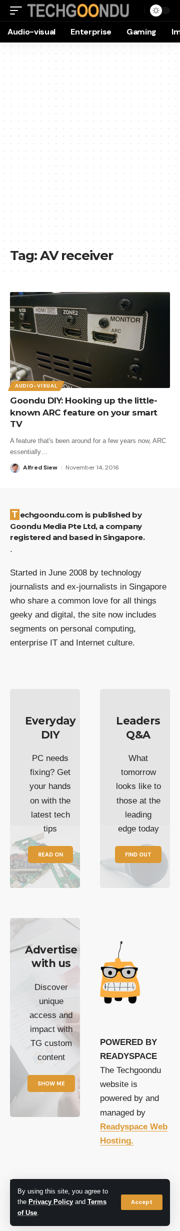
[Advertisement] (90, 150)
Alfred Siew (40, 468)
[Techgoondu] (78, 10)
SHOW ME (51, 1083)
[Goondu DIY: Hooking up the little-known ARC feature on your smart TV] (90, 340)
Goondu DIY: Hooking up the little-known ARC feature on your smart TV (84, 413)
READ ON (50, 854)
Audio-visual (36, 385)
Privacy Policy (50, 1202)
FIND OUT (138, 854)
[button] (141, 1202)
